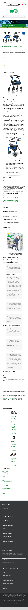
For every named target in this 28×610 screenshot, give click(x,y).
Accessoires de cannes (6, 477)
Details (14, 433)
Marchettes (4, 480)
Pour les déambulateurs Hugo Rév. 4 (10, 201)
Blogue (4, 491)
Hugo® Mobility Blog (6, 575)
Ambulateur (9, 59)
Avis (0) (3, 67)
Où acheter (5, 485)
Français (25, 4)
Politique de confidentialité (8, 580)
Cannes (3, 476)
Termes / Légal (5, 577)
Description (4, 65)
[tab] (14, 65)
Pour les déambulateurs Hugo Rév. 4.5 (10, 200)
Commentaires (6, 488)
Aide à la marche (5, 471)
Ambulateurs (9, 57)
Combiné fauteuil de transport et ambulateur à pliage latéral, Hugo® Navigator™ (14, 423)
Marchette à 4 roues (21, 59)
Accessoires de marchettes (7, 481)
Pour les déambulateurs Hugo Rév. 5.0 (10, 199)
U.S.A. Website (6, 585)
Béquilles (3, 475)
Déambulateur (14, 59)
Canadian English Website (8, 583)
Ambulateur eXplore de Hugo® (14, 460)
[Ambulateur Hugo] (14, 37)
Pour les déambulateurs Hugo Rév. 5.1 (10, 197)
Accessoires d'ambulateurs (7, 473)
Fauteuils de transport (6, 479)
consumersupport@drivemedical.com (16, 5)
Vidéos (4, 493)
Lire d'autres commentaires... (7, 555)
